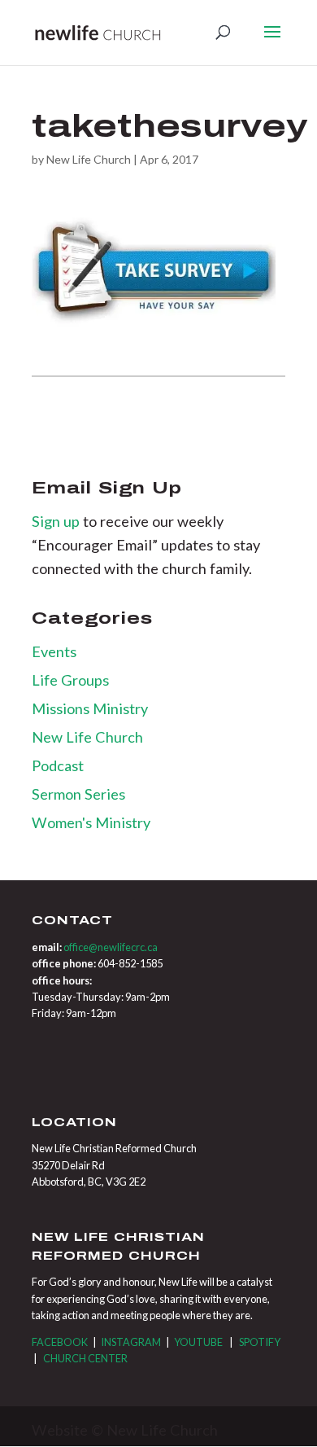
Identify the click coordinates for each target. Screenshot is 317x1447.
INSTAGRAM (131, 1341)
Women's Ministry (91, 822)
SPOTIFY (259, 1341)
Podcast (58, 765)
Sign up (57, 521)
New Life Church (88, 159)
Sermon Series (78, 794)
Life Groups (70, 680)
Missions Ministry (90, 708)
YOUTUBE (198, 1341)
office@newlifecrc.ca (110, 947)
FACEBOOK (60, 1341)
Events (54, 651)
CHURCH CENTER (85, 1358)
